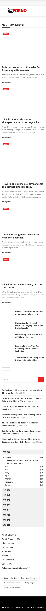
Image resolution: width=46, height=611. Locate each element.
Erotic (5, 551)
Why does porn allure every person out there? (22, 286)
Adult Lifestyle (9, 535)
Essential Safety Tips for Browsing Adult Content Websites (27, 348)
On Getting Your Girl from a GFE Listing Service (28, 335)
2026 (6, 452)
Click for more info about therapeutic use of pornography (20, 121)
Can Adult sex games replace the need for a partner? (20, 236)
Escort (5, 555)
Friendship (7, 559)
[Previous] (4, 368)
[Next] (8, 368)
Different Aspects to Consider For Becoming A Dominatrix (21, 69)
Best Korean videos (12, 587)
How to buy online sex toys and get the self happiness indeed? (22, 185)
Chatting (6, 543)
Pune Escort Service (29, 578)
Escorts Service (10, 578)
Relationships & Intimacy (14, 568)
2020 (6, 515)
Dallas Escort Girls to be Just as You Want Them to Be (29, 312)
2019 (6, 520)
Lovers (5, 563)
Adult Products (9, 539)
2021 (6, 510)
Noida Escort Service (12, 583)
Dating (5, 33)
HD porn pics (30, 583)
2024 (6, 495)
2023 (6, 500)
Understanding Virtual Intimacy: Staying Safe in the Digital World (29, 325)
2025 (6, 490)
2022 (6, 505)
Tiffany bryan (7, 82)
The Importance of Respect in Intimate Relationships (29, 358)
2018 (6, 525)
